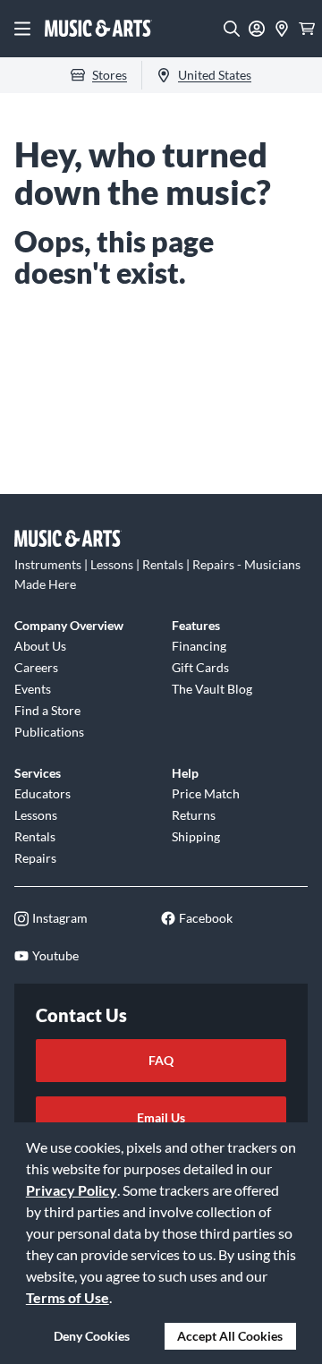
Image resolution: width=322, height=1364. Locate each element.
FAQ (161, 1060)
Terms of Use (67, 1297)
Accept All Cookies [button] (230, 1335)
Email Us (161, 1117)
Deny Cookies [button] (92, 1335)
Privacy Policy (71, 1189)
